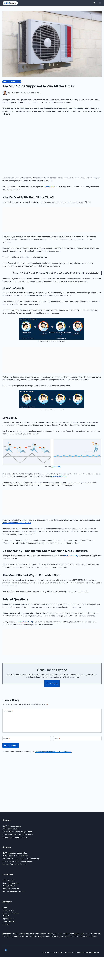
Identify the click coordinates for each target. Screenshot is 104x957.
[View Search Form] (94, 3)
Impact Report (8, 919)
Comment (8, 711)
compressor (48, 187)
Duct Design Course (10, 829)
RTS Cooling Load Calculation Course (17, 834)
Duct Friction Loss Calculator (14, 891)
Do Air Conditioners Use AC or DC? (16, 523)
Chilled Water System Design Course (17, 832)
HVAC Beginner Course (11, 826)
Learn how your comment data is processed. (53, 752)
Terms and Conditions (11, 913)
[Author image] (5, 92)
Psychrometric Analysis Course (15, 837)
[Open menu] (100, 3)
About (4, 908)
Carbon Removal (9, 921)
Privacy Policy (8, 910)
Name (6, 739)
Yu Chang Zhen (15, 92)
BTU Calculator (8, 880)
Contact (5, 916)
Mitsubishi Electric (58, 477)
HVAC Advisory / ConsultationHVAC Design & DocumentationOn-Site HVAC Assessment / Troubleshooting (20, 856)
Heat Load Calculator (11, 883)
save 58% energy (71, 556)
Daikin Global (56, 467)
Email (57, 739)
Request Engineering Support (14, 864)
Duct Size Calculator (10, 889)
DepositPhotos (79, 934)
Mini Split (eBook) (26, 622)
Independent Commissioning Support (17, 861)
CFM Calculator (8, 886)
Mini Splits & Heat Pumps (12, 81)
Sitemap (5, 924)
